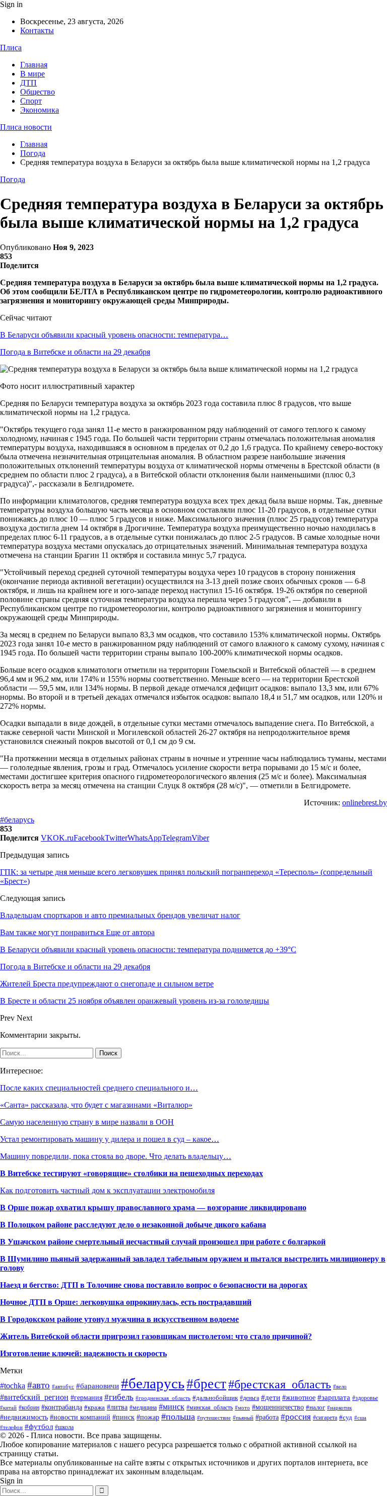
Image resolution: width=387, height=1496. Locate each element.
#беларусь (17, 819)
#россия (296, 1417)
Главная (33, 64)
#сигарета (325, 1417)
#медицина (143, 1407)
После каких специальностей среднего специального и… (99, 1088)
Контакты (37, 30)
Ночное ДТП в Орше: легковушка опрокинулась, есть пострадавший (125, 1302)
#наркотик (339, 1407)
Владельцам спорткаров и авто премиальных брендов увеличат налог (120, 915)
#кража (94, 1407)
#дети (270, 1397)
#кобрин (29, 1407)
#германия (86, 1397)
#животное (298, 1397)
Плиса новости (26, 127)
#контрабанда (61, 1407)
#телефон (11, 1427)
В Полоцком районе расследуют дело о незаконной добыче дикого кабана (133, 1224)
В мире (32, 73)
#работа (267, 1417)
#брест (206, 1383)
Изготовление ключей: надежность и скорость (83, 1353)
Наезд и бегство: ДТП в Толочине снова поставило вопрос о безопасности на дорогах (153, 1285)
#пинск (123, 1417)
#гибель (119, 1397)
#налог (315, 1407)
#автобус (63, 1386)
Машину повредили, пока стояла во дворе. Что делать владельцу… (115, 1156)
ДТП (28, 82)
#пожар (148, 1417)
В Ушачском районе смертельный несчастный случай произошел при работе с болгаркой (163, 1241)
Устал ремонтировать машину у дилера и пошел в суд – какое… (109, 1139)
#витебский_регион (34, 1397)
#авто (38, 1385)
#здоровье (365, 1397)
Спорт (31, 101)
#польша (178, 1416)
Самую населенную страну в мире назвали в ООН (87, 1122)
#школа (64, 1427)
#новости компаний (80, 1417)
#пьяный (243, 1418)
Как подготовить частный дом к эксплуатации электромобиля (107, 1190)
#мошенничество (278, 1407)
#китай (8, 1407)
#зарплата (333, 1397)
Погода (12, 179)
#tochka (12, 1385)
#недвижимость (24, 1417)
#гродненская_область (163, 1398)
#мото (242, 1407)
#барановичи (97, 1386)
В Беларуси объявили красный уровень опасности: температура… (114, 334)
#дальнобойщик (215, 1397)
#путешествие (214, 1418)
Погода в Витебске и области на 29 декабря (75, 352)
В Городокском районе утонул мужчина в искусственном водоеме (119, 1319)
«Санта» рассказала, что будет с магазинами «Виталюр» (96, 1105)
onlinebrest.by (364, 802)
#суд (345, 1417)
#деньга (249, 1397)
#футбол (39, 1427)
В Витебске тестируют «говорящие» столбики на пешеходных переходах (131, 1173)
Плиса (11, 47)
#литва (117, 1407)
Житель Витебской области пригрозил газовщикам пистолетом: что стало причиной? (156, 1336)
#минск (171, 1406)
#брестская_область (279, 1384)
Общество (37, 92)
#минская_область (209, 1407)
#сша (360, 1418)
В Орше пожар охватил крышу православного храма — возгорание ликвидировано (153, 1207)
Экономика (39, 110)
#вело (340, 1386)
